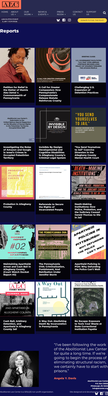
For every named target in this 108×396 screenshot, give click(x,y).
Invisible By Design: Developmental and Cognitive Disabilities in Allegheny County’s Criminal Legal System (52, 152)
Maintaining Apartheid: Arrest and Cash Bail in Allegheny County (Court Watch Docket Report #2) (17, 269)
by (89, 392)
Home (4, 12)
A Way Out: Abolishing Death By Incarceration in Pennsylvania (53, 324)
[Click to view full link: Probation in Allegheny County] (17, 182)
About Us (14, 13)
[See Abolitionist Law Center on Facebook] (63, 20)
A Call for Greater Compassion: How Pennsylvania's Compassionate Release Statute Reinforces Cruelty (50, 94)
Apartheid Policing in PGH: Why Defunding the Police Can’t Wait (87, 267)
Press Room (60, 13)
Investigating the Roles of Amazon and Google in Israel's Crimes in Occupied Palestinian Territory (17, 152)
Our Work (27, 13)
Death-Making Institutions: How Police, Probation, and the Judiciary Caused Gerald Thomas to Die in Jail (88, 211)
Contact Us (78, 13)
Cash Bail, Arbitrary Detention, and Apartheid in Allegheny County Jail (17, 325)
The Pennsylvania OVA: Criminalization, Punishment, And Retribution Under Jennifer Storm (52, 269)
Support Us (91, 13)
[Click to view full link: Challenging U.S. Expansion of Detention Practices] (88, 65)
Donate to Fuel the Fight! (92, 20)
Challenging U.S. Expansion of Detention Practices (86, 90)
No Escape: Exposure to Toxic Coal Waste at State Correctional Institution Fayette (88, 325)
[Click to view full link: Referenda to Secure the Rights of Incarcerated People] (53, 182)
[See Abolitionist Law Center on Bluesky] (58, 20)
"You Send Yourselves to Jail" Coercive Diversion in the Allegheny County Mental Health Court (87, 152)
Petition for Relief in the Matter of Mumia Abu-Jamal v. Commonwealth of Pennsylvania (15, 92)
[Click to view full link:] (88, 125)
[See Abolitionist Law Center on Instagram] (69, 20)
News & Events (42, 13)
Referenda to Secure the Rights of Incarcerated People (51, 207)
